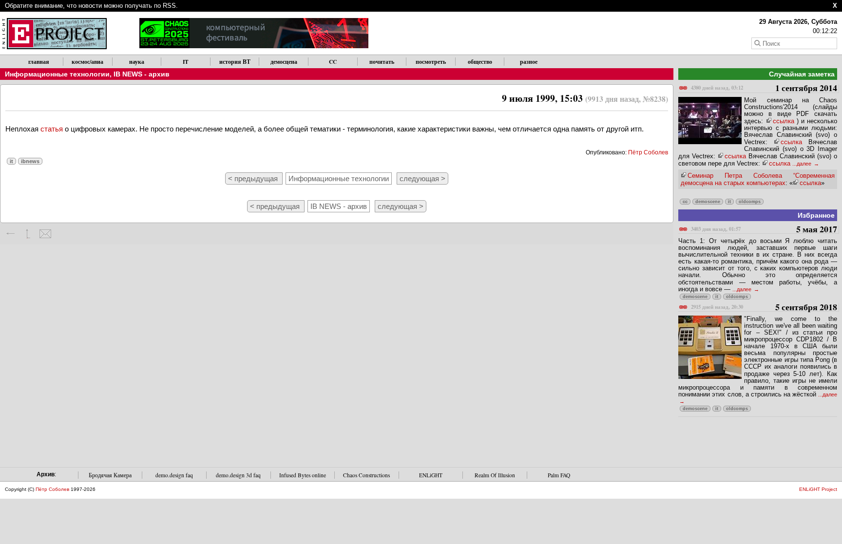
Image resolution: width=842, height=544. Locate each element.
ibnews (30, 161)
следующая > (422, 178)
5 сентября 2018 (764, 307)
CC (333, 61)
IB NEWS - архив (142, 74)
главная (38, 61)
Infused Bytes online (302, 475)
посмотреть (431, 61)
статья (51, 129)
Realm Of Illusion (495, 475)
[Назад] (11, 234)
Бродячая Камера (110, 475)
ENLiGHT (430, 475)
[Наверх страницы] (28, 234)
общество (480, 61)
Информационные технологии (57, 74)
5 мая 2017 (764, 229)
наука (136, 61)
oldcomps (750, 201)
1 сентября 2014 (764, 88)
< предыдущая (254, 178)
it (11, 161)
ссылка (783, 121)
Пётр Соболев (648, 152)
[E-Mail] (45, 234)
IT (186, 61)
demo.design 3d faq (238, 475)
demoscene (707, 201)
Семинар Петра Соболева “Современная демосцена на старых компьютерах (758, 179)
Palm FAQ (559, 475)
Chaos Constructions (366, 475)
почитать (381, 61)
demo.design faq (174, 475)
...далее (802, 164)
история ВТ (234, 61)
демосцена (283, 61)
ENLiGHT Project (818, 489)
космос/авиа (87, 61)
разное (528, 61)
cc (685, 201)
